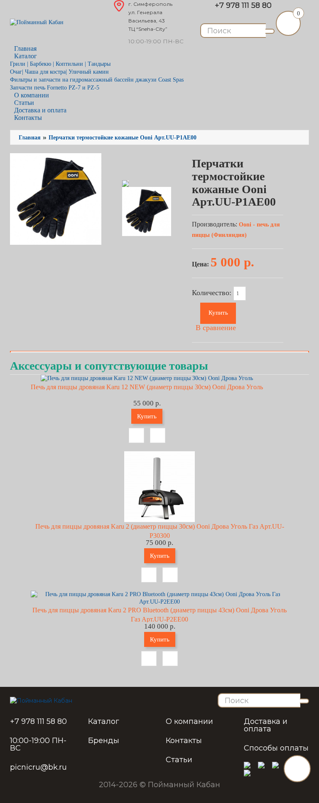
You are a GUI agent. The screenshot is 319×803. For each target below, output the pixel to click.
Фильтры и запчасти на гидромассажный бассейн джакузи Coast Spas (97, 80)
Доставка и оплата (265, 725)
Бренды (103, 740)
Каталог (103, 721)
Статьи (179, 759)
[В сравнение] (157, 435)
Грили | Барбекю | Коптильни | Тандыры (60, 64)
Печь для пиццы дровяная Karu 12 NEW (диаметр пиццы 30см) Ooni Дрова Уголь (147, 386)
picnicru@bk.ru (38, 767)
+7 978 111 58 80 (243, 5)
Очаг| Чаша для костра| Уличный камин (59, 72)
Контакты (28, 117)
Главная (30, 137)
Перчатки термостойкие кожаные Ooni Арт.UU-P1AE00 (122, 137)
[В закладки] (136, 435)
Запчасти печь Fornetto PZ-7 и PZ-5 (54, 88)
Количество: (212, 292)
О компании (189, 721)
